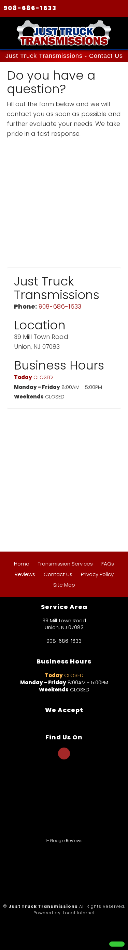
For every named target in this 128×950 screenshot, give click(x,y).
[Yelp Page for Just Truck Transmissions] (64, 757)
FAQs (107, 563)
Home (21, 563)
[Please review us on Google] (34, 869)
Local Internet (79, 913)
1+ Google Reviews (64, 840)
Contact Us (58, 574)
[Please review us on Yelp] (93, 869)
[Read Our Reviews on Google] (64, 786)
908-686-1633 (30, 8)
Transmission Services (65, 563)
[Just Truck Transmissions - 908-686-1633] (117, 944)
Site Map (64, 584)
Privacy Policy (97, 574)
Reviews (25, 574)
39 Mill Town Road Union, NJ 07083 (64, 624)
